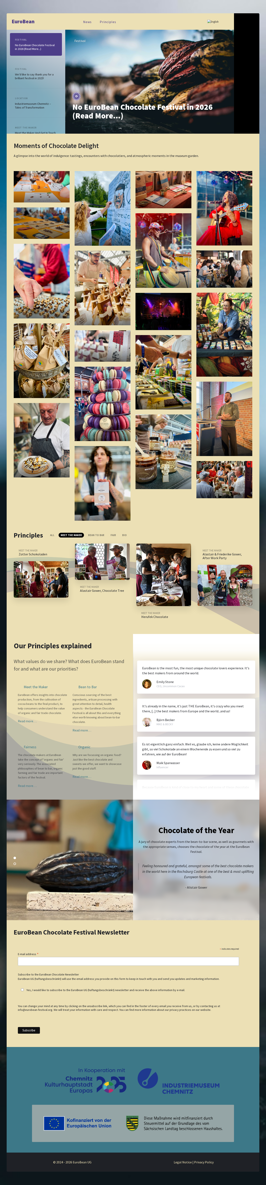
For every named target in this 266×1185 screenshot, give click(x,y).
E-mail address (28, 954)
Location (21, 98)
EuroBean (23, 21)
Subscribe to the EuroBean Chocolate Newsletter (48, 974)
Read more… (27, 721)
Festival (80, 41)
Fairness (29, 747)
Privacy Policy (204, 1162)
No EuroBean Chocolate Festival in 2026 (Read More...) (142, 111)
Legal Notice (183, 1162)
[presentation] (215, 126)
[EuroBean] (133, 1123)
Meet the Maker (26, 127)
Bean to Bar (87, 687)
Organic (84, 747)
